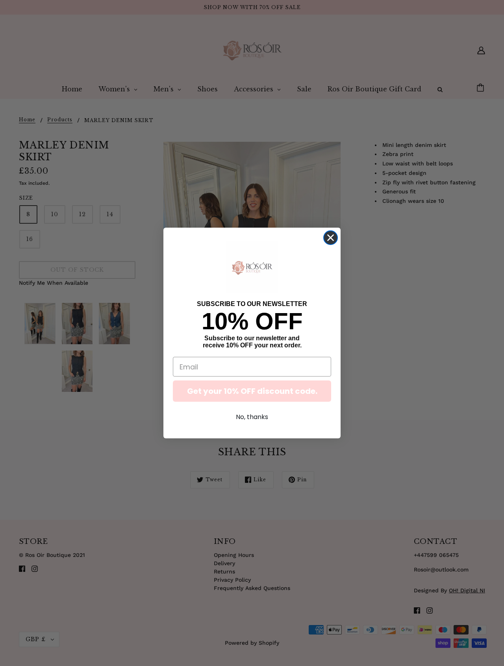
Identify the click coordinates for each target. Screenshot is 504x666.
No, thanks (252, 416)
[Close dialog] (330, 238)
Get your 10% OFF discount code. (252, 391)
